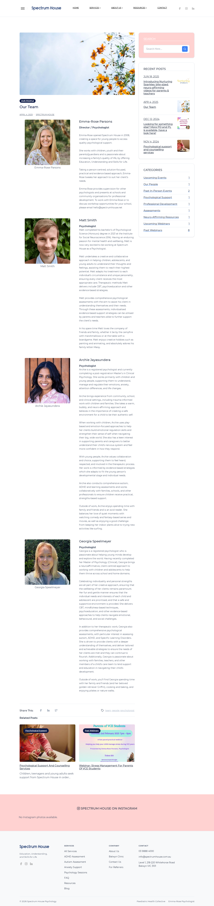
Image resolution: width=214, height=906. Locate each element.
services (95, 8)
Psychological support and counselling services (158, 149)
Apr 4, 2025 (151, 102)
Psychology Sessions (75, 872)
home (76, 8)
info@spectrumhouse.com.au (155, 856)
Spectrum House (45, 114)
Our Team (150, 107)
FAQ (66, 877)
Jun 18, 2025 (151, 76)
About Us (114, 851)
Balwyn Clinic (116, 856)
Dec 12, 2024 (151, 119)
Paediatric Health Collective (151, 901)
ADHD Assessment (74, 856)
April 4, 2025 (26, 114)
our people (27, 101)
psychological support (36, 730)
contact (162, 8)
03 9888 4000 (146, 851)
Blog (67, 888)
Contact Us (115, 861)
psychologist (127, 710)
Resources (70, 883)
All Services (70, 851)
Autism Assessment (75, 861)
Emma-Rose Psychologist (181, 901)
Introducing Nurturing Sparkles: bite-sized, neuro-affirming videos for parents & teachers (158, 87)
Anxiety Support (73, 867)
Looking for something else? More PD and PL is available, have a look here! (158, 129)
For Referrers (116, 867)
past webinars (92, 730)
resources (140, 8)
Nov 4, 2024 (151, 141)
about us (117, 8)
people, (116, 710)
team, (108, 710)
